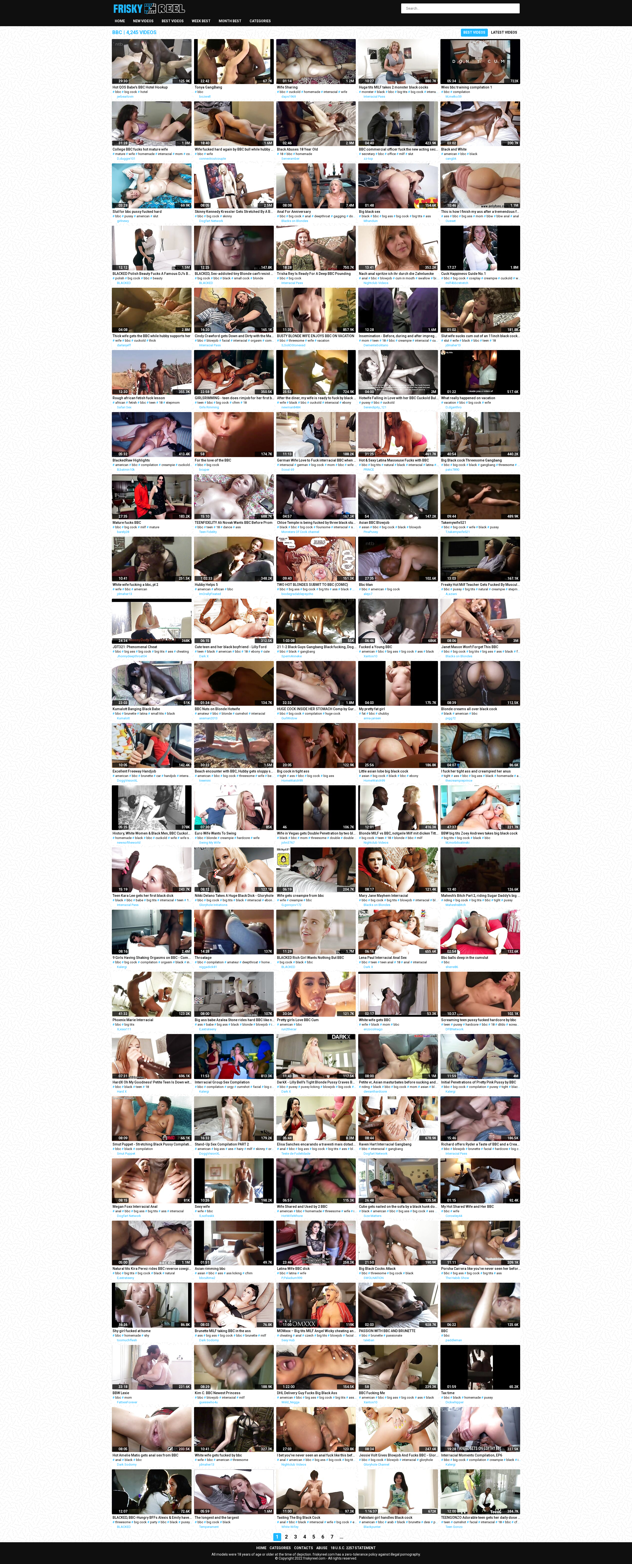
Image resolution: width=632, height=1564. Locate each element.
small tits (157, 713)
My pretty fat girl (372, 709)
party (153, 1522)
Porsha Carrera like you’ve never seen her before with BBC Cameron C (481, 1269)
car (158, 776)
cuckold (294, 92)
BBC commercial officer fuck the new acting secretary (399, 149)
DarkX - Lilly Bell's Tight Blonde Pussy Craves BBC (317, 1082)
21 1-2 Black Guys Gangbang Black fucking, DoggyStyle (317, 647)
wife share (187, 838)
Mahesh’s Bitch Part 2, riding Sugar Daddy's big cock (481, 896)
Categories (260, 21)
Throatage (203, 958)
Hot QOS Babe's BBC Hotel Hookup (140, 87)
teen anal (386, 962)
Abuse (321, 1548)
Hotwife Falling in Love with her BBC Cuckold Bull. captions (399, 398)
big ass (387, 216)
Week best (201, 21)
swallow (424, 278)
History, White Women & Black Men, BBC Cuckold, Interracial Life (152, 833)
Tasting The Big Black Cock (298, 1518)
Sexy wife (202, 1207)
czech (309, 1335)
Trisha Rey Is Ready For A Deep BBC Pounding (314, 274)
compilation (461, 92)
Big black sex (369, 212)
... (341, 1537)
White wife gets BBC (375, 1020)
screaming (516, 1024)
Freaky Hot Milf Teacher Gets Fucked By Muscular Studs (481, 585)
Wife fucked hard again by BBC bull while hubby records (235, 149)
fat (518, 651)
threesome (296, 340)
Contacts (303, 1548)
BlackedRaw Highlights (131, 460)
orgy (230, 1087)
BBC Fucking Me (372, 1393)
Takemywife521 (453, 523)
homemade (312, 92)
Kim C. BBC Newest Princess (217, 1393)
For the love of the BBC (213, 460)
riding (448, 900)
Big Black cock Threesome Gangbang (471, 460)
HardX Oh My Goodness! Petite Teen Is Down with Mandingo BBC (152, 1082)
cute (266, 651)
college (191, 154)
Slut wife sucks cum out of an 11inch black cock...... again (481, 336)
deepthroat (322, 216)
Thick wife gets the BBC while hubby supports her (152, 336)
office (391, 154)
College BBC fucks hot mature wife (140, 149)
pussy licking (310, 1087)
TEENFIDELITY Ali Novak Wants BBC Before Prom (234, 523)
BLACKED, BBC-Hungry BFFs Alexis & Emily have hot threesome (152, 1518)
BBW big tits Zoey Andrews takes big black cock (479, 833)
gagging (340, 216)
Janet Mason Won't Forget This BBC (469, 647)
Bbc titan (366, 585)
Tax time (447, 1393)
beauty (157, 278)
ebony (346, 402)
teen (376, 340)
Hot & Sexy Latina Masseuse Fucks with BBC (394, 460)
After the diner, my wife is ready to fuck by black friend (317, 398)
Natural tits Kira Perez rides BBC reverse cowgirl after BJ (152, 1269)
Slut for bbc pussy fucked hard (137, 212)
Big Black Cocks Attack (377, 1269)
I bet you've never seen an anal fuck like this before (317, 1455)
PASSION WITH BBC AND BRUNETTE (387, 1331)
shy (146, 1335)
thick (152, 340)
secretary (368, 154)
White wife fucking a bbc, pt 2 (135, 585)
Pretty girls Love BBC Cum (298, 1020)
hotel (144, 92)
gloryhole (426, 1460)
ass (428, 216)
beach (272, 776)
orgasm (256, 340)
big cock (130, 92)
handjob (170, 776)
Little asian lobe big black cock (383, 771)
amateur (203, 713)
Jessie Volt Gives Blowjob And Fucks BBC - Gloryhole (399, 1455)
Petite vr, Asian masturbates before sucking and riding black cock (399, 1082)
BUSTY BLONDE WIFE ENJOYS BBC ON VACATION (315, 336)
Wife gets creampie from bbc (300, 896)
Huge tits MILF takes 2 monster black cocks (393, 87)
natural (389, 465)
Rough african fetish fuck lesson (139, 398)
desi (427, 1522)
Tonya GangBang (208, 87)
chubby (383, 713)
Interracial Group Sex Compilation (222, 1082)
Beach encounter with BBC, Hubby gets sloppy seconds (235, 771)
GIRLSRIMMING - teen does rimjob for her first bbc (235, 398)
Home (120, 21)
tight (283, 776)
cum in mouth (405, 278)
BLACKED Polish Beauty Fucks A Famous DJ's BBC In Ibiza (152, 274)
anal (308, 216)
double (354, 216)
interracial (330, 92)
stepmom (173, 402)
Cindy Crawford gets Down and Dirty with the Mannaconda (235, 336)
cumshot (241, 713)
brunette (130, 713)
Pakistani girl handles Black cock (385, 1518)
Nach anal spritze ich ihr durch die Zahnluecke (396, 274)
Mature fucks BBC (127, 523)
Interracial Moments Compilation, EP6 (471, 1455)
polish (119, 278)
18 (281, 154)
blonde (258, 278)
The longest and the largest (217, 1518)
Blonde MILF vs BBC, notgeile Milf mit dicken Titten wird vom (399, 833)
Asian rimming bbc (210, 1269)
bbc (118, 92)
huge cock (332, 713)
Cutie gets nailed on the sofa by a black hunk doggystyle (399, 1207)
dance (227, 527)
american (450, 154)
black (381, 92)
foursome (323, 527)
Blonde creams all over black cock (469, 709)
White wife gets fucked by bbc (218, 1455)
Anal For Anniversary (294, 212)
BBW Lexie (121, 1393)
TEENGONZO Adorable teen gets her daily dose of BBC (481, 1518)
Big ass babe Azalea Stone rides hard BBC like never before (235, 1020)
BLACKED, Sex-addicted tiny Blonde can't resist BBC (235, 274)
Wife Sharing (287, 87)
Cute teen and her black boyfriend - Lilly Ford (231, 647)
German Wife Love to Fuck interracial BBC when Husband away (317, 460)
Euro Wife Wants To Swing (215, 833)
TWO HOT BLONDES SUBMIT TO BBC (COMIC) (312, 585)
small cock (242, 278)
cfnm (236, 402)
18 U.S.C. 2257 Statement (353, 1548)
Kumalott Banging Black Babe (136, 709)
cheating (183, 651)
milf (402, 154)
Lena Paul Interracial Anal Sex (383, 958)
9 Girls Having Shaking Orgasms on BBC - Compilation (152, 958)
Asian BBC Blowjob (374, 523)
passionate (394, 1335)
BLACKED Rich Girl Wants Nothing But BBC (310, 958)
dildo (501, 1024)
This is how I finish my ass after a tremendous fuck (481, 212)
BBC (444, 1331)
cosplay (474, 278)
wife (344, 92)
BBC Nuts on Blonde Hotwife (217, 709)
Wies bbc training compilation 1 (466, 87)
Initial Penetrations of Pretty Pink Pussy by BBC (478, 1082)
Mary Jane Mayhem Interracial (383, 896)
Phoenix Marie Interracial (133, 1020)
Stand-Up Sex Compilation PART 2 (222, 1144)
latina (430, 465)
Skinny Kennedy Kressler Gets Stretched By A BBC (235, 212)
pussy (128, 216)
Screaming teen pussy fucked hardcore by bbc (478, 1020)
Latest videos (504, 32)
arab (390, 1522)
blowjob (386, 278)
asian (365, 527)
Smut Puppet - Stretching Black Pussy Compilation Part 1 (152, 1144)
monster (368, 92)
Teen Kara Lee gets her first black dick (143, 896)
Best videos (173, 21)
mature (120, 154)
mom (179, 154)
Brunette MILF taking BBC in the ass (223, 1331)
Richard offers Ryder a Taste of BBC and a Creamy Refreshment (481, 1144)
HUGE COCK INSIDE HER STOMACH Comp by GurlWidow (317, 709)
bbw (490, 216)
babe (139, 900)
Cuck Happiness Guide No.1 (463, 274)
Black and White (454, 149)
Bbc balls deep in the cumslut (464, 958)
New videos (143, 21)
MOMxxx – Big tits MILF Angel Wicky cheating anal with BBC (317, 1331)
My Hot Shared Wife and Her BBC (467, 1207)
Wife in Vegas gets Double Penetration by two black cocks (317, 833)
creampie (490, 278)
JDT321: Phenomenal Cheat (135, 647)
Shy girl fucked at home (132, 1331)
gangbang (487, 465)
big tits (402, 92)
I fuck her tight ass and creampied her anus (476, 771)
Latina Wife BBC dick (293, 1269)
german (302, 465)
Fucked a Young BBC (375, 647)
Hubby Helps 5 (206, 585)
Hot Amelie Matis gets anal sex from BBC (145, 1455)
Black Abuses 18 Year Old (297, 149)
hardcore (243, 838)
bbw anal (503, 216)
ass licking (234, 1273)
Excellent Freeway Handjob (134, 771)
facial (226, 340)
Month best (230, 21)
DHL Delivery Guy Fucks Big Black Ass (307, 1393)
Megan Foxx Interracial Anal (135, 1207)
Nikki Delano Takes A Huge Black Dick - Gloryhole (234, 896)
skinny (227, 216)
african (120, 402)
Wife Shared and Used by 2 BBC (302, 1207)
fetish (133, 402)
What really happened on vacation (468, 398)
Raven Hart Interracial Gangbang (385, 1144)
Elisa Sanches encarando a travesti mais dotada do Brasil (317, 1144)
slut (410, 154)
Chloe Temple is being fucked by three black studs (317, 523)
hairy (240, 1149)
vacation (323, 340)
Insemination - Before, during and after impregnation (399, 336)
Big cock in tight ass (293, 771)
